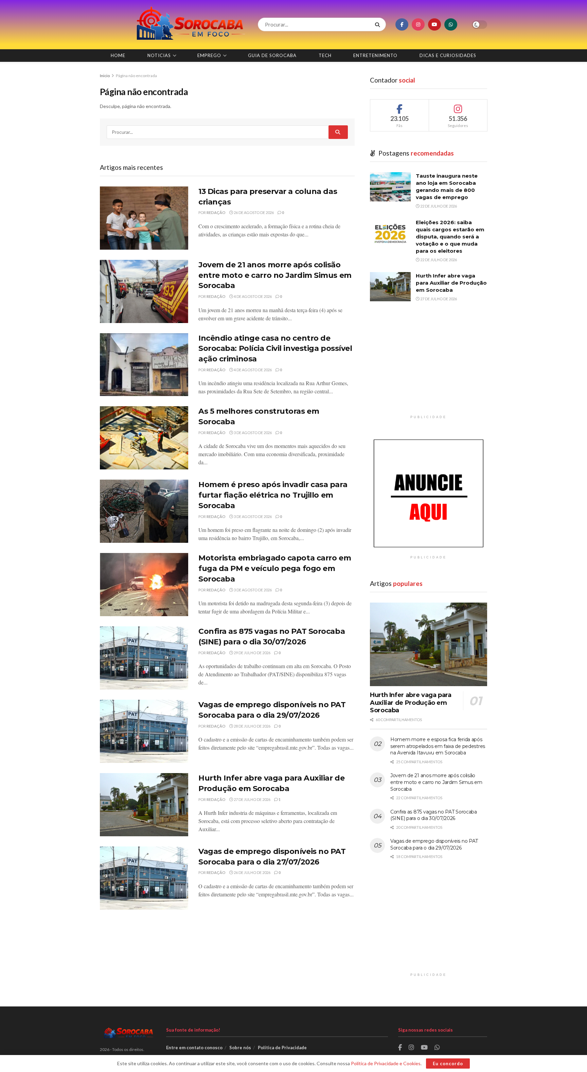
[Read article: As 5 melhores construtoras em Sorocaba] (144, 437)
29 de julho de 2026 (251, 652)
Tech (325, 55)
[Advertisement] (428, 364)
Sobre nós (240, 1047)
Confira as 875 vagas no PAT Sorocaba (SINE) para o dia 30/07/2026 (433, 815)
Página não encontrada (136, 75)
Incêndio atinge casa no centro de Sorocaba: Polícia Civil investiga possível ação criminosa (275, 349)
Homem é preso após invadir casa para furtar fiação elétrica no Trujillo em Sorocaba (272, 495)
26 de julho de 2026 (251, 872)
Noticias (159, 55)
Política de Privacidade (282, 1047)
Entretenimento (375, 55)
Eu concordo (448, 1063)
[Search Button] (379, 24)
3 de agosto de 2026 (252, 432)
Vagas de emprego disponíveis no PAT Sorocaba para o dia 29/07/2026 (434, 844)
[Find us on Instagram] (418, 24)
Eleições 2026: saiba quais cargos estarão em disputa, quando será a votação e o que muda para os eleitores (450, 236)
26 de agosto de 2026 (253, 212)
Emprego (209, 55)
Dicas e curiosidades (448, 55)
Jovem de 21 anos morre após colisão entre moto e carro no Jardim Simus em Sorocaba (275, 275)
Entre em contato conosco (194, 1047)
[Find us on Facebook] (401, 24)
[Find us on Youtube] (434, 24)
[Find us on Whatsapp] (450, 24)
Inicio (105, 75)
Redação (216, 212)
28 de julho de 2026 (251, 726)
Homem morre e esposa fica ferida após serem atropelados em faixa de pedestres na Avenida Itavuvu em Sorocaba (437, 746)
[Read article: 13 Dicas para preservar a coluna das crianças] (144, 218)
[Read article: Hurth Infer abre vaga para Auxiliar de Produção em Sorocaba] (144, 804)
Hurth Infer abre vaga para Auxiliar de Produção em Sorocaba (451, 282)
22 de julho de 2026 (438, 206)
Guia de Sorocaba (272, 55)
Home (118, 55)
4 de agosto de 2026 (252, 296)
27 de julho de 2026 (251, 799)
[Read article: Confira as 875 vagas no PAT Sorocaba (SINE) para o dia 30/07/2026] (144, 658)
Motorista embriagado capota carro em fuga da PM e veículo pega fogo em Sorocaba (274, 568)
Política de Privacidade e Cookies (386, 1063)
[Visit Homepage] (173, 24)
